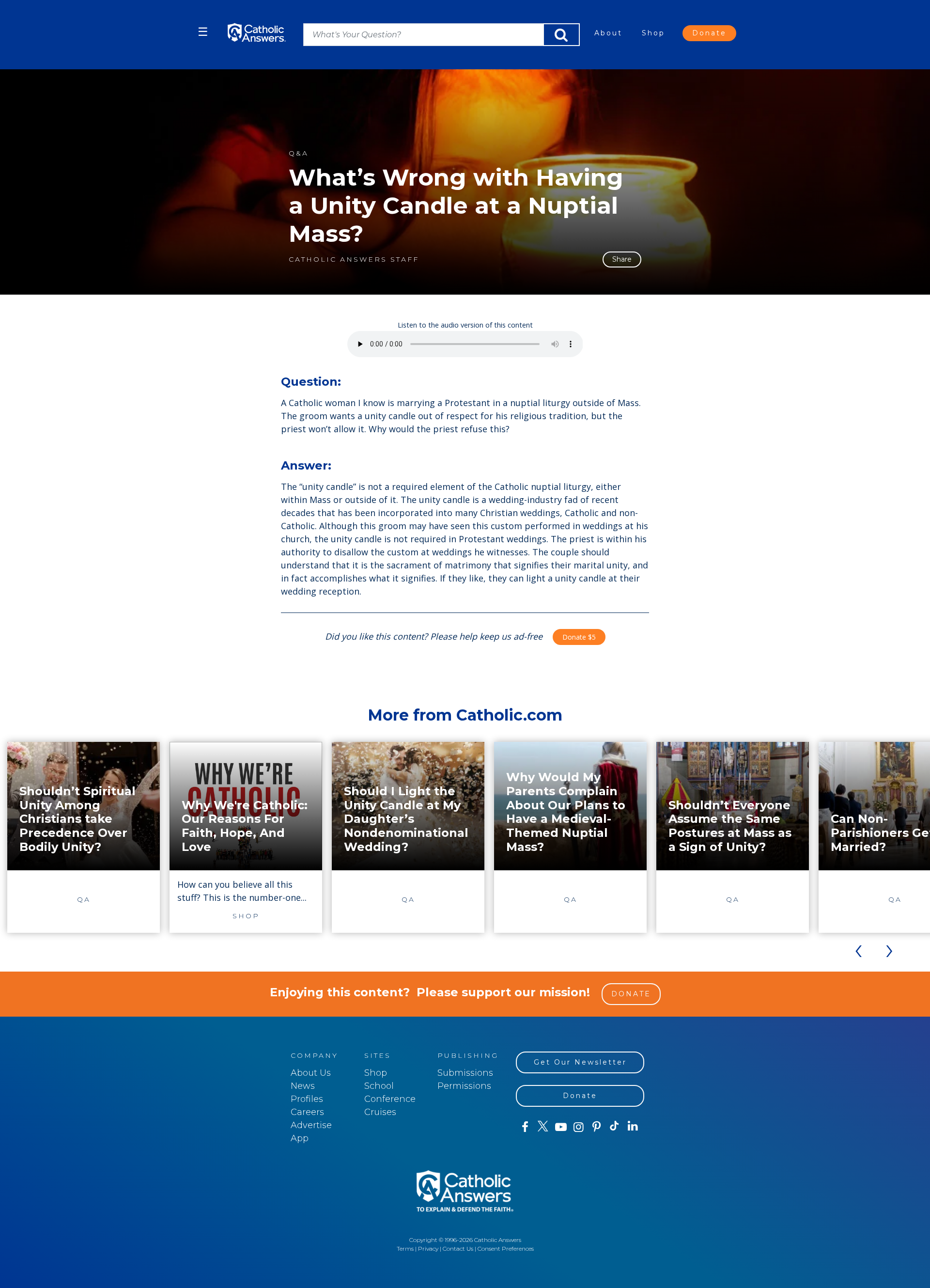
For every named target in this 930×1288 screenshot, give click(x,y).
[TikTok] (614, 1127)
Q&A (299, 153)
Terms (405, 1248)
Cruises (380, 1112)
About (608, 33)
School (379, 1086)
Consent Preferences (506, 1248)
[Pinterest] (596, 1127)
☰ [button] (203, 32)
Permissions (464, 1086)
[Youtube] (561, 1127)
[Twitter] (543, 1127)
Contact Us (458, 1248)
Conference (390, 1099)
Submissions (465, 1073)
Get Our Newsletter (580, 1062)
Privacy (428, 1248)
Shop (653, 33)
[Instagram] (579, 1127)
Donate (709, 33)
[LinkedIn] (633, 1126)
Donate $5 (579, 637)
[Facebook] (525, 1127)
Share (622, 259)
